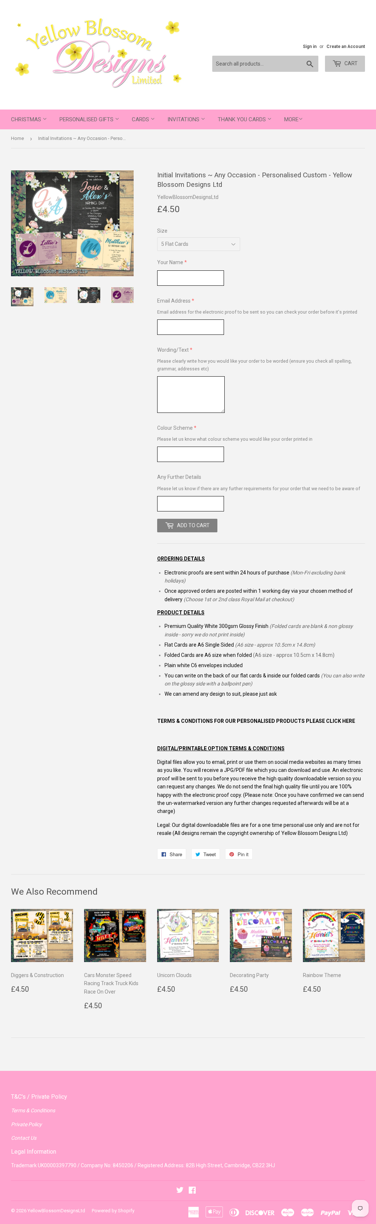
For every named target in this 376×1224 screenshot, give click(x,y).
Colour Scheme (175, 428)
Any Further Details (179, 477)
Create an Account (345, 46)
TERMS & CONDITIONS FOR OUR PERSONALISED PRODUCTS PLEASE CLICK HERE (256, 721)
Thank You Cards (242, 119)
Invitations (184, 119)
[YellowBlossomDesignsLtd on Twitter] (180, 1191)
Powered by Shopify (113, 1210)
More (291, 119)
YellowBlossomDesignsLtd (56, 1210)
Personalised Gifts (87, 119)
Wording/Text (173, 350)
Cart (350, 63)
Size (162, 231)
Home (17, 138)
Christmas (27, 119)
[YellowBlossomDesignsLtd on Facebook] (192, 1191)
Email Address (174, 301)
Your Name (170, 262)
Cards (141, 119)
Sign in (310, 46)
